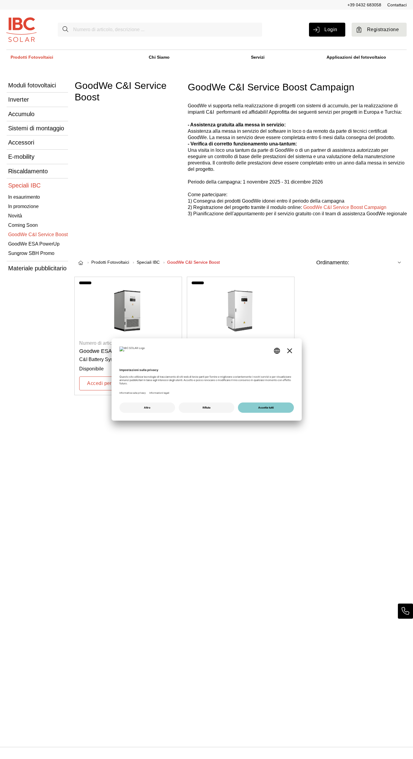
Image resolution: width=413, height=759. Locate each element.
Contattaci (397, 4)
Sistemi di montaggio (36, 128)
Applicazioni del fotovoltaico (356, 57)
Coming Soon (23, 225)
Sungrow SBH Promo (31, 253)
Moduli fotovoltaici (32, 85)
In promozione (23, 206)
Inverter (18, 99)
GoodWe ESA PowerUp (34, 243)
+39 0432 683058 (364, 4)
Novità (15, 215)
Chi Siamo (159, 57)
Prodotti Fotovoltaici (32, 57)
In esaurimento (24, 197)
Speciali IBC (24, 185)
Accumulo (21, 114)
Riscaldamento (28, 171)
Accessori (21, 142)
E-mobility (21, 156)
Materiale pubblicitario (37, 268)
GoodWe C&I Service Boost (38, 234)
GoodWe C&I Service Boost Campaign (344, 207)
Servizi (258, 57)
